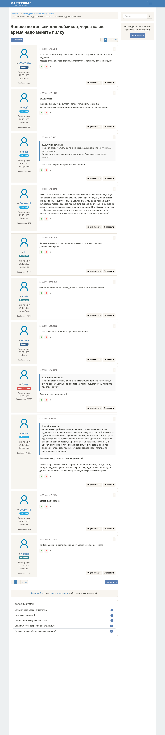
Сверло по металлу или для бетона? (32, 620)
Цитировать (95, 83)
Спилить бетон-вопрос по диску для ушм (35, 626)
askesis (25, 340)
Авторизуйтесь (38, 593)
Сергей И (25, 203)
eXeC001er (25, 63)
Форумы (16, 14)
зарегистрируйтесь (59, 593)
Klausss (25, 553)
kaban (25, 151)
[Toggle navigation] (150, 3)
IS (25, 252)
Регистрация (138, 36)
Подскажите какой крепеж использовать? (35, 631)
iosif (25, 107)
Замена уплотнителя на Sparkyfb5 (31, 610)
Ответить (17, 40)
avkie (25, 296)
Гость (25, 384)
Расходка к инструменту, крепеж (38, 14)
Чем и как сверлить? (25, 615)
